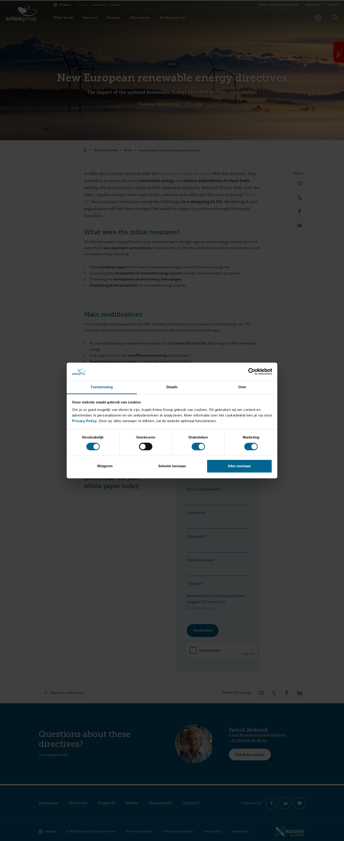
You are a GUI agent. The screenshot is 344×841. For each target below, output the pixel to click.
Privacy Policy (84, 421)
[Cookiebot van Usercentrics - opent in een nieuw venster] (251, 371)
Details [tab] (172, 387)
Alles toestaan (239, 466)
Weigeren (105, 466)
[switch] (145, 446)
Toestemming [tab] (102, 387)
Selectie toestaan (172, 466)
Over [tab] (242, 387)
